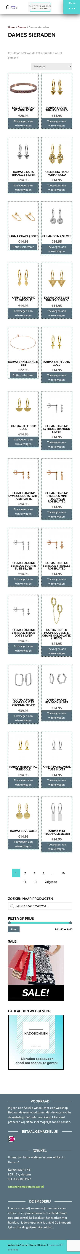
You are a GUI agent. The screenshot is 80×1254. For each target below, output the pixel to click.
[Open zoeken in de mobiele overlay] (40, 906)
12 (35, 882)
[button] (71, 7)
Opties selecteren (23, 247)
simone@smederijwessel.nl (26, 1186)
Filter (14, 929)
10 (63, 873)
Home (11, 27)
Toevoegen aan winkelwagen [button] (23, 123)
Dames (22, 27)
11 (24, 882)
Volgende (51, 882)
